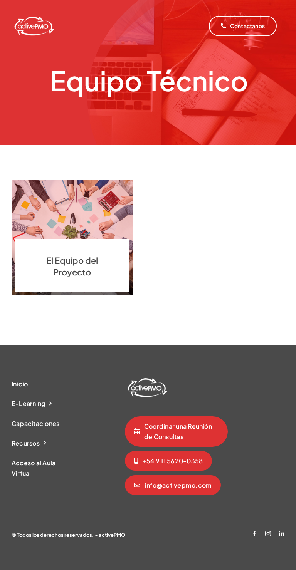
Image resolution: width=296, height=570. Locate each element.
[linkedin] (281, 533)
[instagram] (268, 533)
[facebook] (254, 533)
